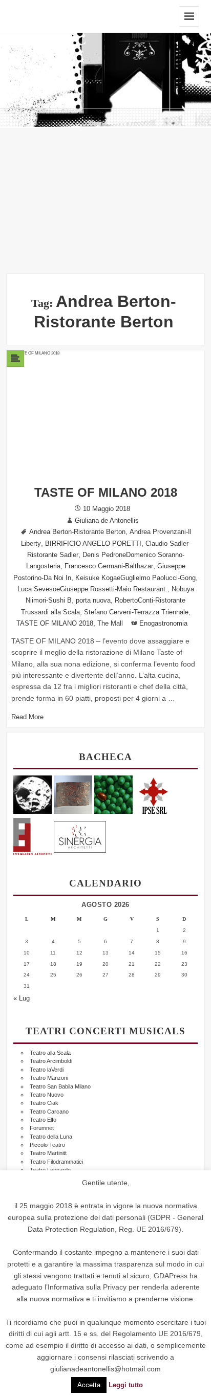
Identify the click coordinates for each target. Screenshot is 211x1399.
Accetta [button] (88, 1385)
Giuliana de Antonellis (107, 520)
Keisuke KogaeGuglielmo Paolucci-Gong (135, 578)
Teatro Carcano (49, 1111)
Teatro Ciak (44, 1103)
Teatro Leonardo (50, 1170)
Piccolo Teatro (47, 1145)
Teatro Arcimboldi (51, 1061)
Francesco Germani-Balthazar (109, 566)
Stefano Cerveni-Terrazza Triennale (136, 612)
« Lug (21, 998)
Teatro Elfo (43, 1120)
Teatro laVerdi (47, 1070)
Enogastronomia (163, 623)
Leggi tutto (126, 1385)
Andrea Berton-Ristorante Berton (77, 532)
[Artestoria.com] (73, 794)
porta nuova (93, 600)
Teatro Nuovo (47, 1095)
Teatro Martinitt (48, 1153)
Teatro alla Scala (50, 1053)
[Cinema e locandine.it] (32, 794)
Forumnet (42, 1128)
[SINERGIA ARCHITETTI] (80, 835)
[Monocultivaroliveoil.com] (113, 794)
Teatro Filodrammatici (56, 1162)
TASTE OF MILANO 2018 (105, 492)
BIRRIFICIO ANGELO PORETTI (93, 543)
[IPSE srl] (154, 794)
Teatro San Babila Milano (60, 1086)
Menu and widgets (189, 16)
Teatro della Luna (51, 1137)
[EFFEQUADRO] (32, 835)
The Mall (110, 623)
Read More (27, 717)
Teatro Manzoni (49, 1078)
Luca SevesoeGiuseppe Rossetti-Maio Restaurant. (92, 589)
